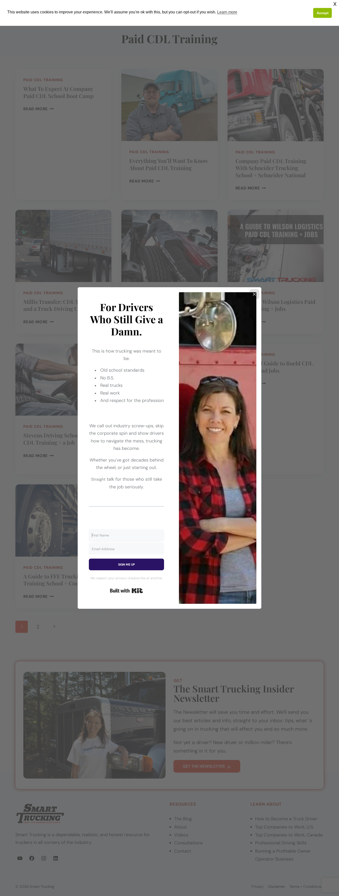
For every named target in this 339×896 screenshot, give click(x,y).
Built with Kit (126, 590)
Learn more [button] (227, 12)
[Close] (254, 294)
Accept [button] (323, 13)
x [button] (335, 3)
